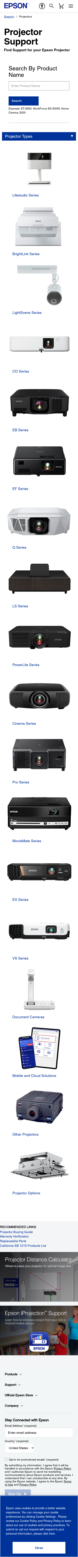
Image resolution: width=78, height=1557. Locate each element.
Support (9, 16)
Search (17, 101)
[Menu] (71, 6)
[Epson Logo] (16, 6)
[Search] (51, 6)
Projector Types (18, 136)
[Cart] (61, 6)
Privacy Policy (62, 1468)
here (52, 1533)
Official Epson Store (19, 1395)
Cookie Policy (28, 1521)
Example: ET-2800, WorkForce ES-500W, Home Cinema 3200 (39, 110)
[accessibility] (42, 6)
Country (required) (17, 1441)
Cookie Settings (46, 1516)
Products (11, 1374)
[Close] (39, 1548)
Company (12, 1406)
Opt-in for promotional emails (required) (34, 1459)
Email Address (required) (21, 1425)
